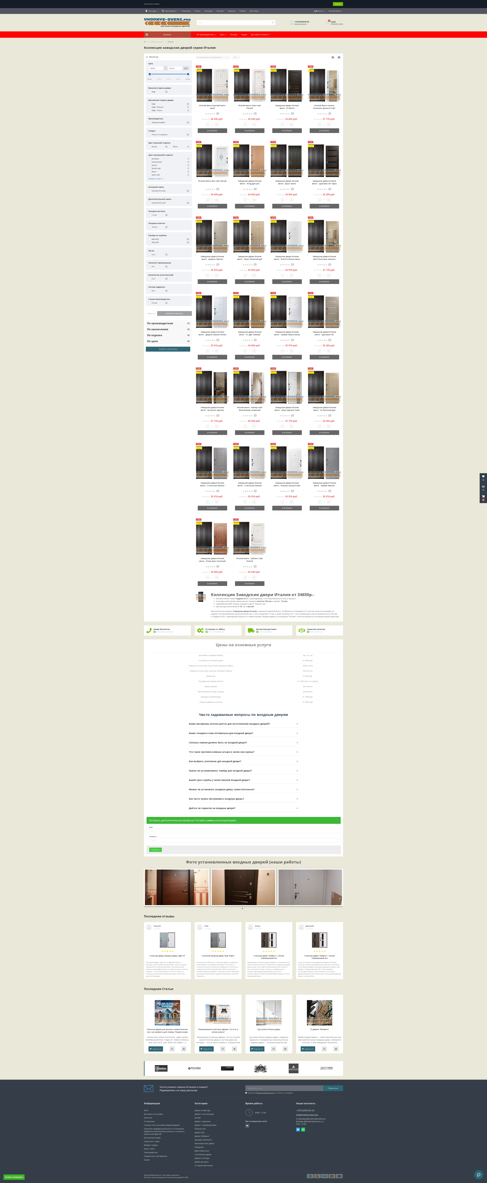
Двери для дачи (202, 1162)
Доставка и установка (153, 1114)
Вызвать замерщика (168, 349)
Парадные (199, 1147)
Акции (244, 34)
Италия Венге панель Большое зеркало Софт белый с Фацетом (324, 108)
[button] (483, 498)
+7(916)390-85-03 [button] (305, 1110)
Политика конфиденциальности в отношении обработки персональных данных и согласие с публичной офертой (164, 1131)
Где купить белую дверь (268, 1029)
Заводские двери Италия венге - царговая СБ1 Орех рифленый (324, 183)
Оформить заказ (337, 24)
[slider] (149, 74)
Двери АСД (199, 1132)
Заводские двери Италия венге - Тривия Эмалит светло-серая (324, 485)
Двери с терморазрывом (205, 1125)
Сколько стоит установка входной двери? (162, 1125)
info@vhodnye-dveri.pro (307, 1115)
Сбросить (151, 313)
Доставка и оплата (259, 34)
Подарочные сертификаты (155, 1156)
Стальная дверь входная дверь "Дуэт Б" (167, 956)
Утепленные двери (203, 1154)
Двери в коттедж (202, 1158)
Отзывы (233, 34)
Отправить (155, 850)
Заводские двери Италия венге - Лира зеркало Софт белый (287, 410)
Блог (222, 34)
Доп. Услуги (254, 11)
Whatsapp (303, 1129)
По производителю (205, 34)
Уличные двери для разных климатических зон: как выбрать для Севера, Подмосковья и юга (167, 1032)
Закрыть (338, 4)
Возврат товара (151, 1145)
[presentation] (147, 887)
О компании (186, 11)
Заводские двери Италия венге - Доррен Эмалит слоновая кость (212, 259)
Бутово (198, 1118)
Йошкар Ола (200, 1129)
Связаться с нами (151, 1141)
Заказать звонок (300, 24)
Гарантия (231, 11)
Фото (146, 1110)
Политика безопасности (265, 1093)
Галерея (243, 11)
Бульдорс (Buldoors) (203, 1140)
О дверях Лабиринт (319, 1029)
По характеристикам (204, 1165)
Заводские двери (156, 42)
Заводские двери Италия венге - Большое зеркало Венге (212, 410)
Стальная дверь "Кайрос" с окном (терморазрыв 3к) (269, 957)
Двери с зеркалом (202, 1121)
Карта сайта (149, 1149)
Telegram (298, 1129)
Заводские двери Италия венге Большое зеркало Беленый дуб (324, 259)
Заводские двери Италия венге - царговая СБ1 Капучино (324, 334)
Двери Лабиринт (202, 1136)
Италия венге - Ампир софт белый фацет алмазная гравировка (250, 410)
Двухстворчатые (202, 1151)
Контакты (220, 11)
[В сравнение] (225, 70)
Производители (151, 1152)
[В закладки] (225, 66)
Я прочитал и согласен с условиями (270, 1093)
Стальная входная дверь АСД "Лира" (218, 956)
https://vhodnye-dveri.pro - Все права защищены (161, 1175)
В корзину (212, 130)
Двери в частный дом (204, 1114)
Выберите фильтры (174, 313)
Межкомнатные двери (204, 1143)
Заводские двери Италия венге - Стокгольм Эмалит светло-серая (212, 485)
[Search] (272, 22)
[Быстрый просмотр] (225, 75)
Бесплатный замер (152, 1138)
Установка (208, 11)
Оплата (197, 11)
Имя (151, 827)
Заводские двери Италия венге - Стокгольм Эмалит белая (250, 485)
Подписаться (333, 1088)
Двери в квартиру (202, 1110)
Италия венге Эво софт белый (212, 181)
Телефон (153, 836)
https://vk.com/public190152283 (247, 1126)
